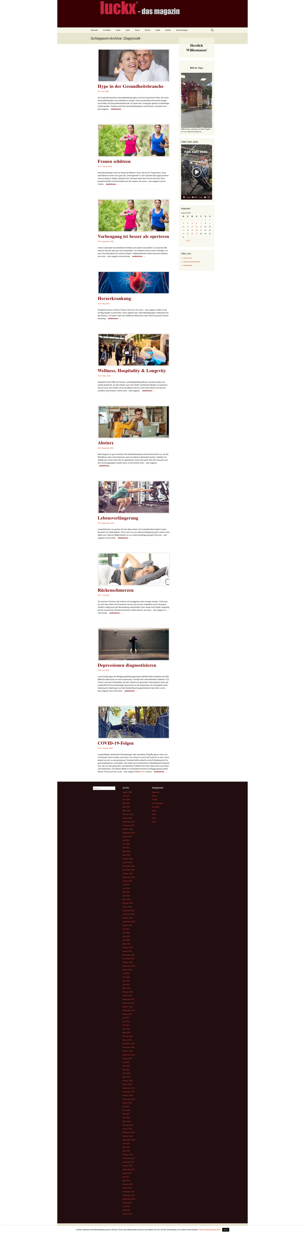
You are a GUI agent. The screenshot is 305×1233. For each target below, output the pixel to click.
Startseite (94, 30)
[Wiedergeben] (184, 197)
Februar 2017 (127, 1184)
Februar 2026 (127, 814)
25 (188, 234)
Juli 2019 (125, 1106)
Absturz (106, 442)
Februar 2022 (127, 992)
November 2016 (128, 1195)
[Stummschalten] (205, 197)
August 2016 (127, 1203)
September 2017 (128, 1169)
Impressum (187, 258)
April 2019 (126, 1118)
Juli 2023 (125, 929)
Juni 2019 (126, 1110)
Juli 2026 (125, 796)
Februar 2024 (127, 903)
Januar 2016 (127, 1214)
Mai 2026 (126, 803)
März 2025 (126, 855)
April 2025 (126, 851)
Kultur (118, 30)
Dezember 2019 (128, 1088)
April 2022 (126, 984)
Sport (128, 30)
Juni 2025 (126, 844)
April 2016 (126, 1210)
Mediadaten (187, 265)
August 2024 (127, 881)
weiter (142, 772)
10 (183, 227)
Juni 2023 (126, 933)
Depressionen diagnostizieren (127, 665)
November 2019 (128, 1092)
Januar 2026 (127, 818)
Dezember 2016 (128, 1192)
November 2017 (128, 1162)
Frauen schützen (114, 161)
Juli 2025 (125, 840)
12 (192, 227)
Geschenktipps (182, 30)
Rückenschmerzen (116, 590)
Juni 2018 (126, 1143)
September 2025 (128, 833)
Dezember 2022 (128, 955)
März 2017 (126, 1180)
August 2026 (127, 792)
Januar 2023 (127, 951)
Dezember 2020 (128, 1044)
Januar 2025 (127, 862)
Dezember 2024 (128, 866)
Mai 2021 (126, 1025)
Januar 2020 (127, 1084)
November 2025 (128, 825)
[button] (196, 172)
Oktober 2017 (127, 1166)
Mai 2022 (126, 981)
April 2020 (126, 1073)
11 (188, 227)
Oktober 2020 (127, 1051)
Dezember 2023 (128, 910)
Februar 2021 (127, 1036)
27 (197, 234)
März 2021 (126, 1033)
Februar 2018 (127, 1155)
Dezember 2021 (128, 999)
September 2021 (128, 1010)
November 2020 (128, 1047)
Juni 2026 (126, 799)
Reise (137, 30)
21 (201, 230)
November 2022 (128, 959)
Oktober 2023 (127, 918)
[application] (196, 172)
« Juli (187, 240)
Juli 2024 (125, 885)
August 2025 (127, 836)
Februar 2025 (127, 859)
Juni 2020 (126, 1066)
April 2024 (126, 896)
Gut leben (107, 30)
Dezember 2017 (128, 1158)
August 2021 (127, 1014)
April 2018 (126, 1151)
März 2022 (126, 988)
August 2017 (127, 1173)
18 (188, 230)
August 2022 (127, 970)
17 (183, 230)
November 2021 (128, 1003)
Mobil (158, 30)
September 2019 (128, 1099)
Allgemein (155, 792)
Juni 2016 (126, 1206)
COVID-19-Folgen (116, 743)
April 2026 (126, 807)
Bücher (147, 30)
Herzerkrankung (114, 298)
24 (183, 234)
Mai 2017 (126, 1177)
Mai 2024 (126, 892)
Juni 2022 (126, 977)
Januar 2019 (127, 1129)
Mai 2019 (126, 1114)
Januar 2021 (127, 1040)
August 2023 (127, 925)
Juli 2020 (125, 1062)
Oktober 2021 (127, 1007)
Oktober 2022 (127, 962)
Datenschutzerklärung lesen (210, 1230)
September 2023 (128, 922)
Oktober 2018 (127, 1136)
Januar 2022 (127, 996)
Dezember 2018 (128, 1132)
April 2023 (126, 940)
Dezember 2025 (128, 822)
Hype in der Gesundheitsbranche (131, 86)
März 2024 (126, 899)
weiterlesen (118, 109)
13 (197, 227)
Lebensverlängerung (118, 517)
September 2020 (128, 1055)
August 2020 (127, 1058)
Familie (168, 30)
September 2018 (128, 1140)
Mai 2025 (126, 848)
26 (192, 234)
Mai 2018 (126, 1147)
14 (201, 227)
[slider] (194, 197)
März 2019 (126, 1121)
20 (197, 230)
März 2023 (126, 944)
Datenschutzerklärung (191, 262)
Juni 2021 (126, 1021)
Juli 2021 (125, 1018)
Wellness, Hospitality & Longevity (132, 370)
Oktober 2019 (127, 1095)
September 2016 (128, 1199)
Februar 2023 (127, 947)
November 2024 (128, 870)
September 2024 (128, 877)
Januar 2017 (127, 1188)
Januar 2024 (127, 907)
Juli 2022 (125, 973)
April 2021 (126, 1029)
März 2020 (126, 1077)
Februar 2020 (127, 1081)
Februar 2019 (127, 1125)
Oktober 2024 (127, 873)
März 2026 (126, 811)
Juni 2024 (126, 888)
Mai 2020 (126, 1069)
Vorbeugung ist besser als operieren (133, 236)
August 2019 (127, 1103)
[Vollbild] (209, 197)
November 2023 (128, 914)
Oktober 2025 (127, 829)
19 (192, 230)
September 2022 (128, 966)
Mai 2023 (126, 936)
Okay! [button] (226, 1230)
